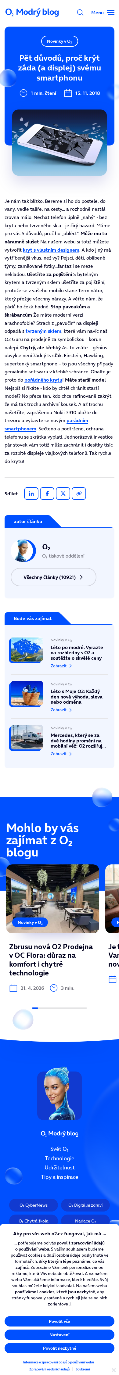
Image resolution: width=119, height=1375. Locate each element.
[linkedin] (31, 493)
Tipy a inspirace (59, 1177)
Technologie (59, 1158)
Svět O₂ (59, 1149)
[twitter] (63, 493)
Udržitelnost (60, 1167)
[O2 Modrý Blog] (33, 12)
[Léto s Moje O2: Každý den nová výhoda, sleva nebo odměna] (59, 696)
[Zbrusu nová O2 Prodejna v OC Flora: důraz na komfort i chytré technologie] (52, 928)
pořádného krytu (43, 379)
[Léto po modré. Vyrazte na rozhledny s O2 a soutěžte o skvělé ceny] (59, 655)
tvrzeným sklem (43, 331)
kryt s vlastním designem (51, 249)
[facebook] (47, 493)
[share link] (79, 493)
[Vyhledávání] (80, 12)
